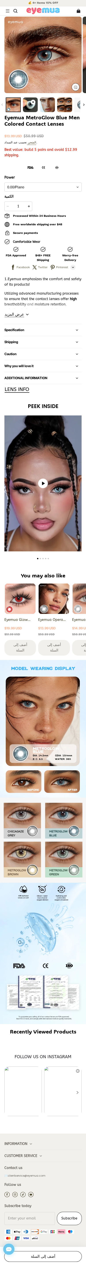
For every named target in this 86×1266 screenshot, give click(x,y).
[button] (7, 11)
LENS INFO (17, 389)
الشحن (31, 142)
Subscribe (69, 1218)
